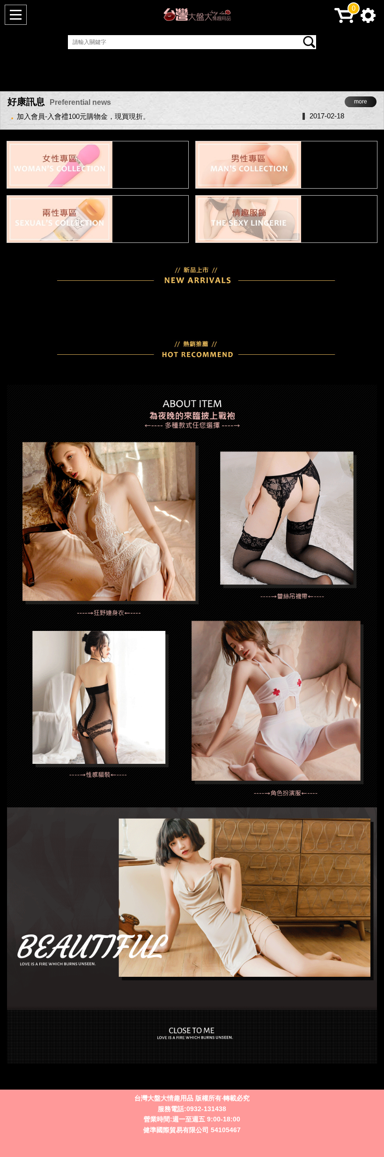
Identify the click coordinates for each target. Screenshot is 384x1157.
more (360, 101)
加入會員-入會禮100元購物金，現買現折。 (83, 116)
